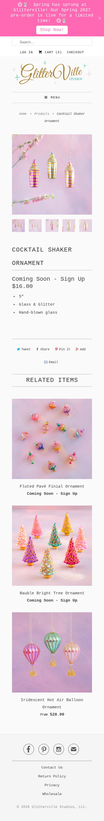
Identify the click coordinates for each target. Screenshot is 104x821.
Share (45, 349)
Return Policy (52, 776)
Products (41, 114)
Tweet (26, 349)
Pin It (64, 349)
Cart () (52, 52)
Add (83, 349)
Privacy (52, 785)
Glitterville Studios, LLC (58, 807)
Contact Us (52, 767)
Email (53, 362)
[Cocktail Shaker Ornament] (52, 174)
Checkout (75, 52)
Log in (26, 52)
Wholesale (52, 794)
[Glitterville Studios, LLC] (52, 74)
